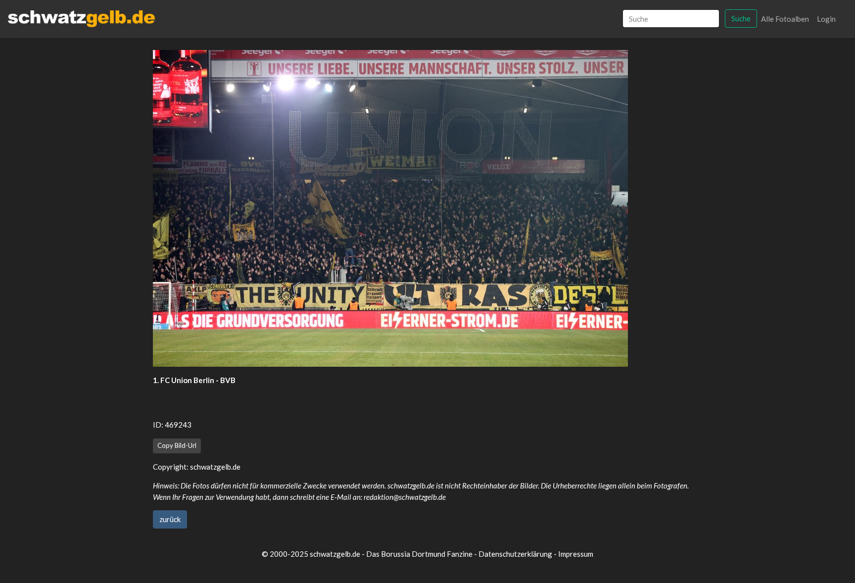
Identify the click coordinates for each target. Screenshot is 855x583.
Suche (741, 18)
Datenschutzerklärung (515, 553)
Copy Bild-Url (176, 445)
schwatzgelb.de (215, 466)
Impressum (575, 553)
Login (826, 18)
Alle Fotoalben (785, 18)
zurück (170, 519)
